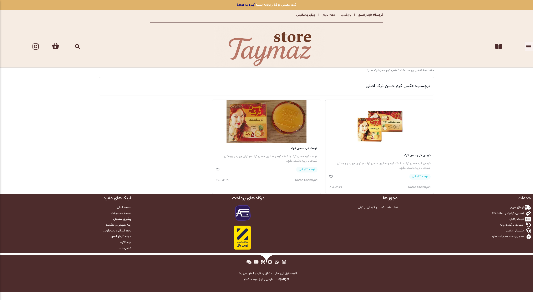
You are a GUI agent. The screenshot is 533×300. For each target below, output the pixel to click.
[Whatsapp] (277, 261)
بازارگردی (346, 15)
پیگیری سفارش (305, 15)
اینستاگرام (125, 242)
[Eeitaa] (262, 261)
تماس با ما (125, 248)
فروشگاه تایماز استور (370, 15)
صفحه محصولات (121, 213)
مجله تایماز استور (121, 236)
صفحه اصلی (124, 207)
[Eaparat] (270, 261)
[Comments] (249, 261)
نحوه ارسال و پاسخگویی (117, 231)
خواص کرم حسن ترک (417, 155)
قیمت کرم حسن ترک (304, 148)
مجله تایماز (328, 15)
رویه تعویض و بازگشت (118, 225)
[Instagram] (36, 46)
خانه (431, 70)
